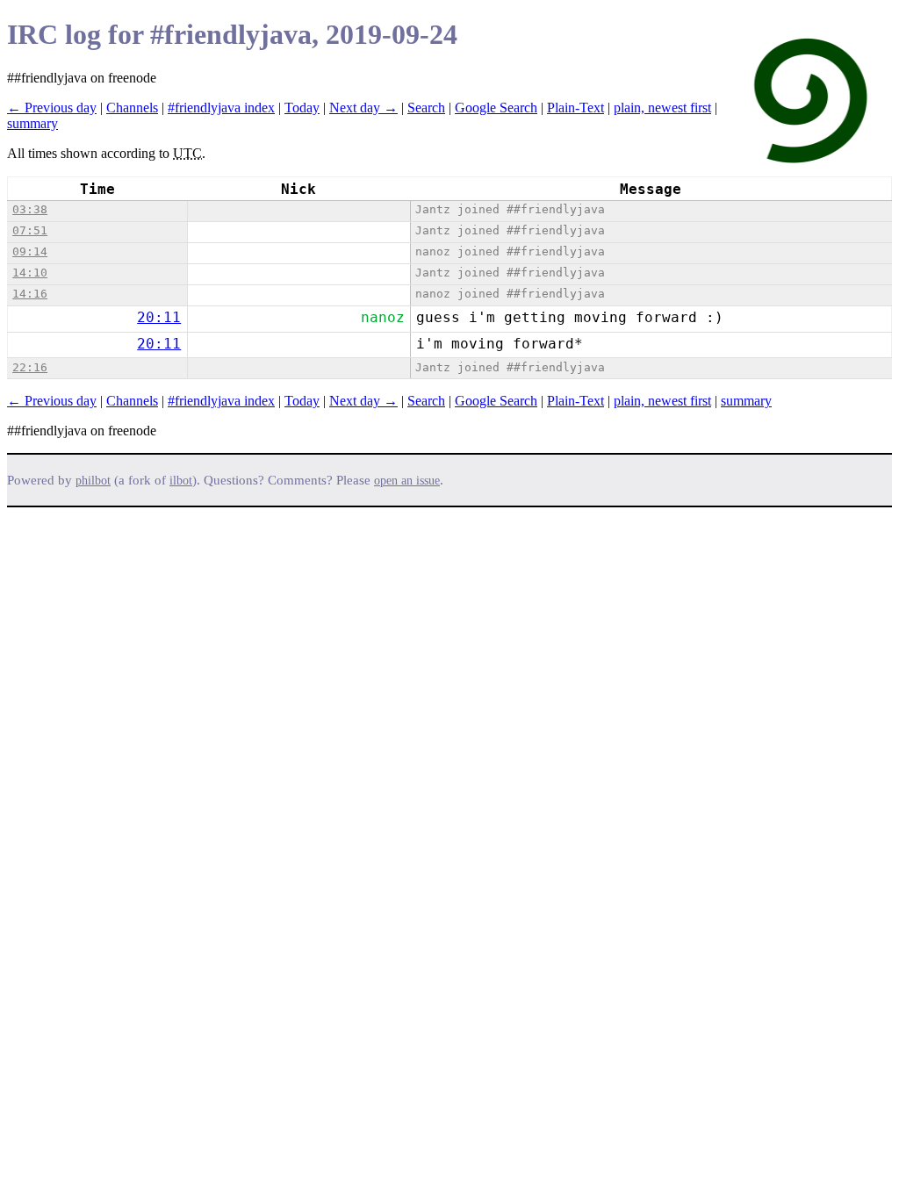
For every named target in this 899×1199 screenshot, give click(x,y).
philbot (93, 480)
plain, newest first (662, 107)
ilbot (180, 480)
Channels (132, 107)
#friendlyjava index (221, 107)
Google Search (496, 107)
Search (426, 107)
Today (302, 107)
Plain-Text (575, 107)
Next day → (363, 107)
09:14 (29, 251)
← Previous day (52, 107)
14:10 (29, 272)
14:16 (29, 293)
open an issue (407, 480)
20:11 (159, 317)
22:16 (29, 367)
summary (32, 123)
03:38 (29, 209)
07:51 (29, 230)
